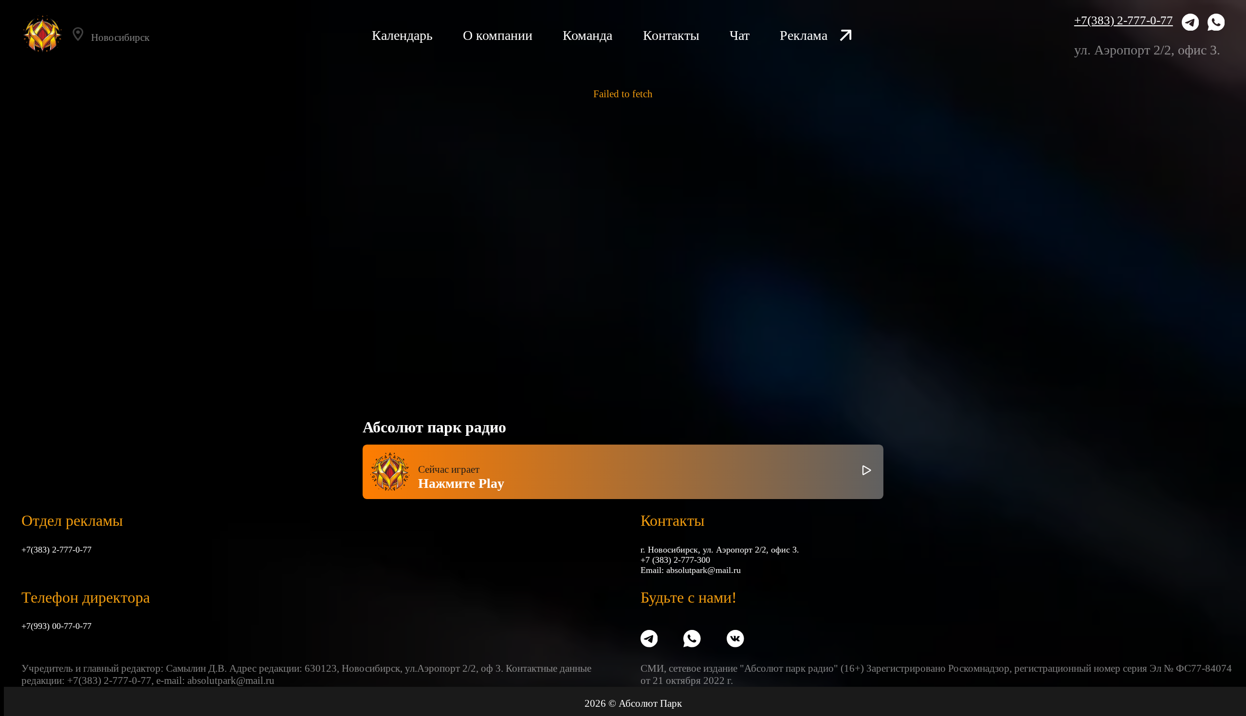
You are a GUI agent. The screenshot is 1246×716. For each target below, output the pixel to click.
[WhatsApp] (1216, 24)
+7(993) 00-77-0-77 (56, 626)
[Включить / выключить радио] (867, 471)
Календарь (402, 35)
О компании (497, 35)
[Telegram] (1190, 24)
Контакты (671, 35)
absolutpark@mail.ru (703, 570)
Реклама (803, 35)
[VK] (735, 640)
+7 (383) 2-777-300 (675, 560)
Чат (740, 35)
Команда (587, 35)
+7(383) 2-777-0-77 (1123, 20)
